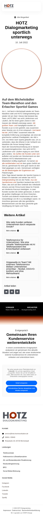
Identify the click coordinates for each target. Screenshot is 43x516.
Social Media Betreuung (11, 471)
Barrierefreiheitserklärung (31, 510)
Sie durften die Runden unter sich (26, 154)
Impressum (7, 510)
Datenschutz (16, 510)
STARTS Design (27, 513)
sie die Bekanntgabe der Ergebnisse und (18, 170)
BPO (4, 467)
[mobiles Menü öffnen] (37, 6)
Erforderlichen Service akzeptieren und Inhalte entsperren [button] (21, 389)
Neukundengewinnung (11, 464)
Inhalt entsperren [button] (21, 383)
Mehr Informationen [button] (21, 379)
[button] (6, 291)
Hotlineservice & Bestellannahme (15, 456)
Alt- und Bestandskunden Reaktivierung (17, 460)
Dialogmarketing (8, 180)
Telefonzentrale (8, 453)
